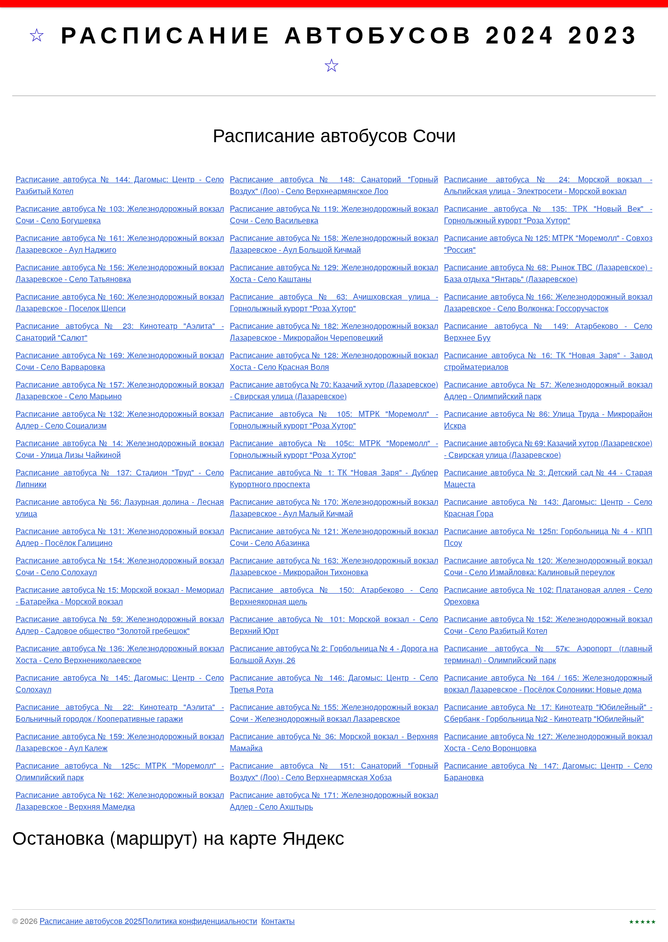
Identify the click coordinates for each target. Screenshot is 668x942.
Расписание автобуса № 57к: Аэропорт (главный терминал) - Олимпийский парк (548, 653)
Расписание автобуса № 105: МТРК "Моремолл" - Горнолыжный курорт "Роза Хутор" (334, 419)
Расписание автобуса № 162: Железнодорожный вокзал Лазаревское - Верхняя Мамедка (120, 800)
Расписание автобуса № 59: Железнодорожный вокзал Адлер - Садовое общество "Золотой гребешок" (120, 624)
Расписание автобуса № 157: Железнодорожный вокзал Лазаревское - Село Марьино (120, 390)
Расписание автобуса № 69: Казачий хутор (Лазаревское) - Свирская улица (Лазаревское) (548, 448)
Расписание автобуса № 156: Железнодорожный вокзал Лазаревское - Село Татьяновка (120, 272)
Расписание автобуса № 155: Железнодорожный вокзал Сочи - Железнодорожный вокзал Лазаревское (334, 712)
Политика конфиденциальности (199, 920)
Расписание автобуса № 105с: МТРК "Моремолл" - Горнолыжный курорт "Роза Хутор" (334, 448)
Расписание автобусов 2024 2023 (350, 34)
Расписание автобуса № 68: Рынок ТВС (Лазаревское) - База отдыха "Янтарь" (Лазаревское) (548, 272)
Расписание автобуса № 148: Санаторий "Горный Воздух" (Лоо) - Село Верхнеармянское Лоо (334, 184)
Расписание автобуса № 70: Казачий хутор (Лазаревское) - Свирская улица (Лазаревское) (334, 390)
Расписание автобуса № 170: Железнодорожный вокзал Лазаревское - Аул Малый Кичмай (334, 507)
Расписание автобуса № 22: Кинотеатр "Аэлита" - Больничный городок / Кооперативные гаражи (120, 712)
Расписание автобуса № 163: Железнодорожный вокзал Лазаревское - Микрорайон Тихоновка (334, 566)
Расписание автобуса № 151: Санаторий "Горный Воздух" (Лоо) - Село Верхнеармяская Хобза (334, 771)
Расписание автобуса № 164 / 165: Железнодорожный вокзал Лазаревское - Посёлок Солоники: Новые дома (548, 683)
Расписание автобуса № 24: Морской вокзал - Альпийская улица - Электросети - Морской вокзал (548, 184)
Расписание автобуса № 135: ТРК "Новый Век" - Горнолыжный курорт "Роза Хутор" (548, 214)
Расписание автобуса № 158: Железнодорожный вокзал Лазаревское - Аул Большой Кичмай (334, 243)
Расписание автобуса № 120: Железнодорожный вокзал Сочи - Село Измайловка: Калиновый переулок (548, 566)
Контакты (278, 920)
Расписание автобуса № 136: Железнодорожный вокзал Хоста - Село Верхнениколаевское (120, 653)
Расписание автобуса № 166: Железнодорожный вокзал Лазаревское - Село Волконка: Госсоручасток (548, 302)
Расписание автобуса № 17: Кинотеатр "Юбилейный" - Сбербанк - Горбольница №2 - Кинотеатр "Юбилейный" (548, 712)
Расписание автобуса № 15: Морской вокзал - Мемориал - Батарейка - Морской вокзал (120, 595)
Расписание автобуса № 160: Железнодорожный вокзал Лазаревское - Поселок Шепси (120, 302)
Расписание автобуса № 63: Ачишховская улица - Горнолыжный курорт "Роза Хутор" (334, 302)
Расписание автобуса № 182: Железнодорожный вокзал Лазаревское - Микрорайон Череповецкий (334, 331)
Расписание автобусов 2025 (91, 920)
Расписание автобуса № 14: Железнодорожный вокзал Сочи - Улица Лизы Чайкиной (120, 448)
